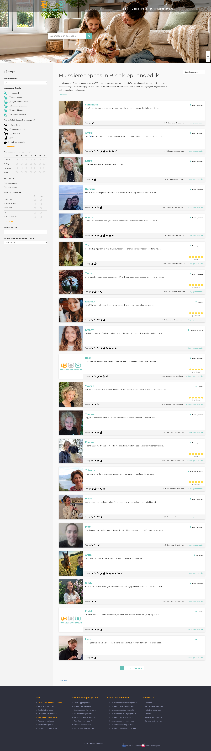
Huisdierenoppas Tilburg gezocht (121, 725)
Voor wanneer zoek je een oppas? (17, 152)
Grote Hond (16, 133)
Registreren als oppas (46, 706)
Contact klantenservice (153, 721)
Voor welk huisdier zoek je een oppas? (19, 120)
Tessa (89, 273)
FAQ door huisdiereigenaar (47, 728)
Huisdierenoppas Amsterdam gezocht (123, 703)
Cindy (88, 582)
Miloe (88, 498)
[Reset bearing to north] (208, 60)
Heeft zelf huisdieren (12, 192)
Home (124, 9)
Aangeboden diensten (13, 88)
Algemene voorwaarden (154, 717)
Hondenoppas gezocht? (82, 703)
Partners (148, 714)
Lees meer (63, 95)
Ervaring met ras (10, 227)
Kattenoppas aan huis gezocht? (85, 710)
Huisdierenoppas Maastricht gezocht (122, 728)
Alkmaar (200, 302)
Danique (90, 189)
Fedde (89, 611)
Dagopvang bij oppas (19, 106)
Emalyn (89, 329)
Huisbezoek (14, 93)
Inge (88, 526)
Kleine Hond (15, 125)
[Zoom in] (208, 53)
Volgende (138, 668)
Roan (88, 357)
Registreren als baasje (46, 721)
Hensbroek (199, 555)
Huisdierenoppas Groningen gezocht (122, 714)
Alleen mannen (11, 187)
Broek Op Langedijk (196, 330)
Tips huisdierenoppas (45, 710)
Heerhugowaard (197, 105)
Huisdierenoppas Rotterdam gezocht (122, 706)
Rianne (89, 442)
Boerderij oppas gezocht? (83, 725)
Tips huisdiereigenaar (45, 725)
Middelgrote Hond (18, 129)
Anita (88, 554)
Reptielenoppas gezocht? (83, 721)
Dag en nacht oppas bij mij (20, 102)
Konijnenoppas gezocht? (82, 714)
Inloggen (172, 4)
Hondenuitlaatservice (18, 114)
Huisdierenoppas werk (165, 9)
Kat (12, 138)
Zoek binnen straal (11, 79)
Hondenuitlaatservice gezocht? (85, 706)
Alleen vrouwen (11, 183)
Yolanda (90, 470)
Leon (88, 639)
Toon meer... (10, 147)
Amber (89, 132)
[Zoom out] (208, 56)
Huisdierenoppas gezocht (141, 9)
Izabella (90, 301)
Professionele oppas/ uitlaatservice (19, 238)
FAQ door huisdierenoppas (48, 714)
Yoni (87, 245)
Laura (88, 160)
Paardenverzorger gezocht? (84, 728)
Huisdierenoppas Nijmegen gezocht (122, 721)
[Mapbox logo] (6, 61)
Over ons (148, 703)
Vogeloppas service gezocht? (84, 717)
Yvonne (89, 385)
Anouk (89, 217)
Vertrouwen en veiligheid (154, 706)
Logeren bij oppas (17, 110)
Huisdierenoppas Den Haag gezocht (122, 717)
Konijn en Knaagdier (17, 142)
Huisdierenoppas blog (153, 710)
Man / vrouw (9, 178)
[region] (105, 31)
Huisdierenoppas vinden (48, 717)
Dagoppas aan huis (18, 97)
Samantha (91, 104)
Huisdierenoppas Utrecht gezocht (121, 710)
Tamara (90, 414)
